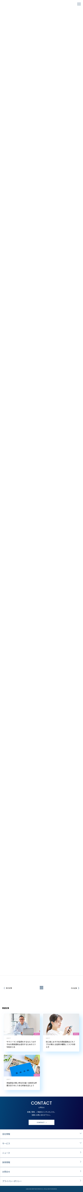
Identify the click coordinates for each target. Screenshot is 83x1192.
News (41, 987)
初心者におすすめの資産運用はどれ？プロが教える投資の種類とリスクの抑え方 (60, 1044)
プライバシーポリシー (12, 1181)
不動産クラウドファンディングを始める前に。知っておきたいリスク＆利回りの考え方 (67, 987)
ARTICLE (37, 1034)
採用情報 (6, 1162)
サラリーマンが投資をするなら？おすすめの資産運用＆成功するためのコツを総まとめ (21, 1044)
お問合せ (6, 1171)
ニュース (6, 1152)
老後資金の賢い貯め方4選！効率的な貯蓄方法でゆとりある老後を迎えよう (21, 1084)
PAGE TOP (79, 1154)
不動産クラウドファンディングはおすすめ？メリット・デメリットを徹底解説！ (15, 987)
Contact (41, 1122)
